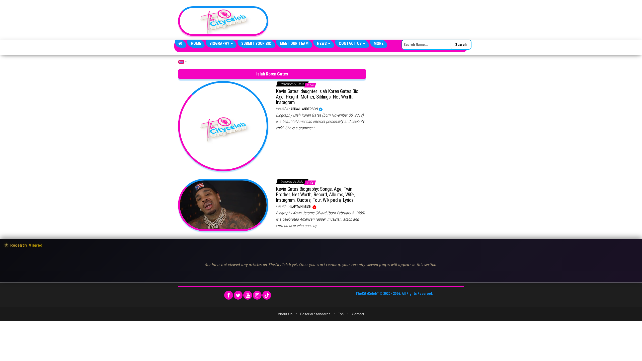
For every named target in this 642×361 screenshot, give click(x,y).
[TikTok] (266, 295)
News (322, 43)
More (378, 43)
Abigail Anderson (304, 109)
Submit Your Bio (256, 43)
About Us (285, 314)
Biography (219, 43)
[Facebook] (228, 295)
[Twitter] (238, 295)
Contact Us (351, 43)
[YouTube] (247, 295)
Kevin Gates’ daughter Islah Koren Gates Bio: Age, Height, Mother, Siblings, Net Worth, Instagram (317, 96)
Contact (358, 314)
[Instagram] (257, 295)
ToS (341, 314)
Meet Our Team (294, 43)
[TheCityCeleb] (180, 44)
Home (196, 43)
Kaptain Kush (301, 207)
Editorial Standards (315, 314)
